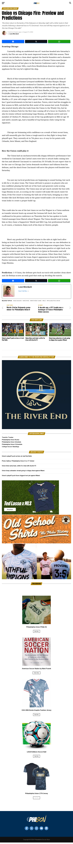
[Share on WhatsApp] (59, 41)
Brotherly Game (36, 300)
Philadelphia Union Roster (10, 440)
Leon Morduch (14, 34)
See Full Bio (22, 291)
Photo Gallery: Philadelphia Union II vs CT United (18, 461)
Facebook (36, 584)
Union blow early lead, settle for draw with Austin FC (19, 466)
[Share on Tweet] (36, 41)
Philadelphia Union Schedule (11, 442)
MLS (44, 300)
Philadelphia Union (53, 300)
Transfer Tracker (7, 437)
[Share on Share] (13, 41)
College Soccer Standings (10, 446)
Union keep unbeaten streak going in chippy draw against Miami (23, 470)
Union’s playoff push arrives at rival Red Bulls (17, 456)
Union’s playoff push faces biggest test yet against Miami (21, 475)
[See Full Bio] (28, 291)
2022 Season (18, 300)
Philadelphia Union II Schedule (12, 444)
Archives (26, 300)
